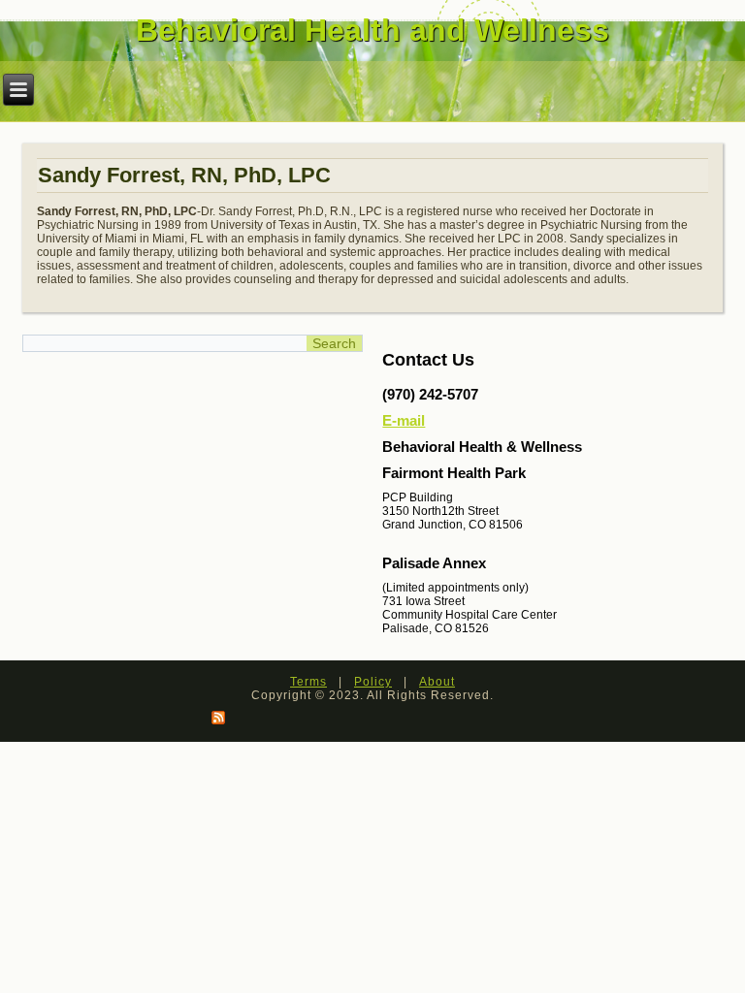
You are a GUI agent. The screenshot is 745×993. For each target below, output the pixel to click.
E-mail (403, 420)
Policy (373, 682)
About (437, 682)
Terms (308, 682)
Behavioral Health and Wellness (372, 30)
